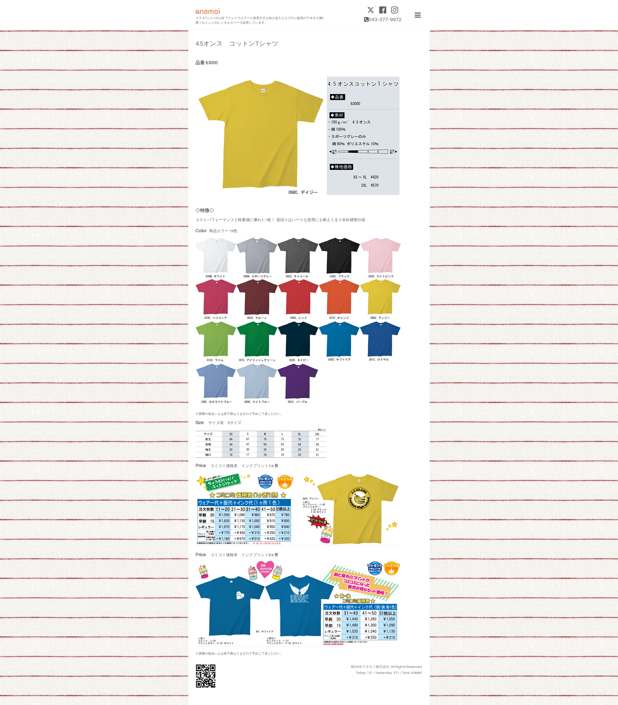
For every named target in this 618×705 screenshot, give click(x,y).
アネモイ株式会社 (375, 667)
